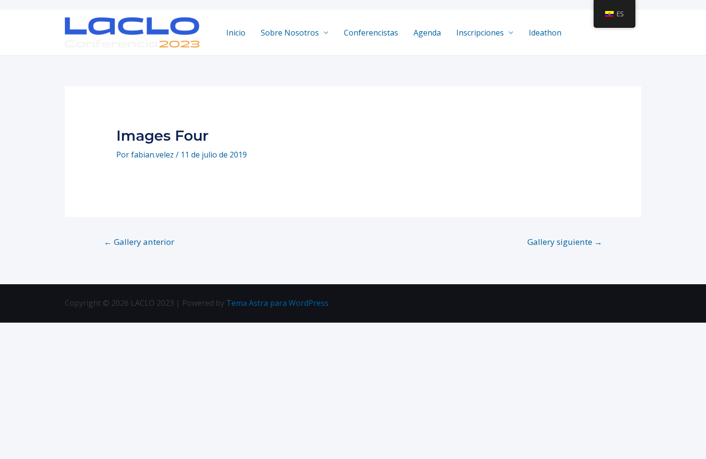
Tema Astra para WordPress (277, 303)
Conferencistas (371, 32)
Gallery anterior (139, 241)
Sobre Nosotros (290, 32)
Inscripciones (480, 32)
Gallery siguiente (564, 241)
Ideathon (545, 32)
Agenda (427, 32)
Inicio (235, 32)
